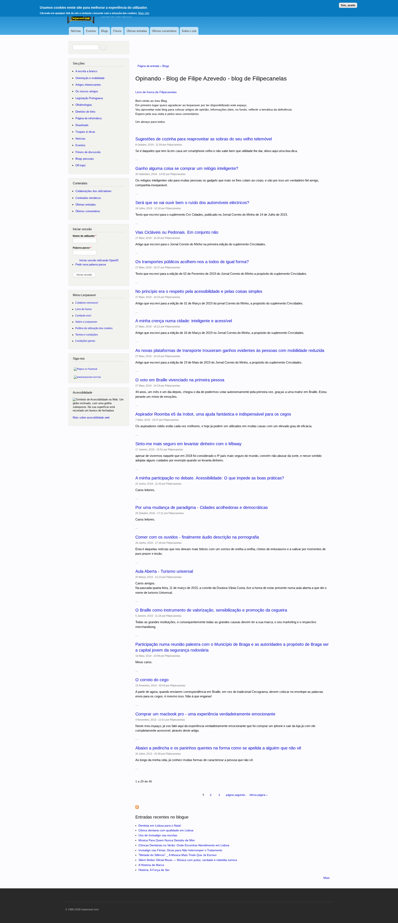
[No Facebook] (85, 368)
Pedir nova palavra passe (90, 264)
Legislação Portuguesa (89, 98)
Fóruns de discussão (88, 152)
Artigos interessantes (88, 84)
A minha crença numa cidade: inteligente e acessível (183, 321)
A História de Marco (151, 865)
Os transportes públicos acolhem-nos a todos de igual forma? (192, 261)
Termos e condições (86, 334)
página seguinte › (236, 795)
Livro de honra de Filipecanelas (156, 92)
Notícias (76, 31)
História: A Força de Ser (154, 870)
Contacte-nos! (83, 315)
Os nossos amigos (86, 91)
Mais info (143, 13)
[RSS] (87, 376)
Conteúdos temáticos (88, 197)
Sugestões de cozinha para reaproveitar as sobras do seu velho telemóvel (203, 139)
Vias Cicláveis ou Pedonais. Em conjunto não (176, 232)
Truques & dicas (85, 131)
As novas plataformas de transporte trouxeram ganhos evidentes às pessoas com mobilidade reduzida (229, 350)
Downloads (82, 125)
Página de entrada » (149, 66)
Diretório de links (85, 111)
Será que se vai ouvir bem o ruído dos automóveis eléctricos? (192, 202)
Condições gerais (85, 340)
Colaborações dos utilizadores (93, 191)
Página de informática (88, 118)
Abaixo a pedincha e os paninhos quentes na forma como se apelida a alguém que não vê (218, 748)
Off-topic (80, 165)
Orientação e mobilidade (89, 78)
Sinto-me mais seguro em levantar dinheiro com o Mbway (188, 443)
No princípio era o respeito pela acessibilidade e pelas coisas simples (198, 291)
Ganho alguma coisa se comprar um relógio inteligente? (186, 168)
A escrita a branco (86, 71)
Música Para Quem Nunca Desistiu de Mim (166, 840)
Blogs (104, 31)
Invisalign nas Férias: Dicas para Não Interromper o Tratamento (180, 850)
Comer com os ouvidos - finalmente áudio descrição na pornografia (197, 537)
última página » (258, 795)
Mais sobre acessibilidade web (91, 417)
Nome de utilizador (84, 236)
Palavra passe (82, 247)
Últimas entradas (137, 31)
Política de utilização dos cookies (94, 328)
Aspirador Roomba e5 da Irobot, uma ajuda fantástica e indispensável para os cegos (213, 414)
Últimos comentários (164, 31)
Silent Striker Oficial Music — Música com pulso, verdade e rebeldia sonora (187, 860)
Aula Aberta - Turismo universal (164, 571)
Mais (326, 877)
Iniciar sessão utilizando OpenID (98, 260)
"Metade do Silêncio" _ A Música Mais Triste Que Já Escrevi (177, 855)
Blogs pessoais (84, 158)
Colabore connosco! (86, 302)
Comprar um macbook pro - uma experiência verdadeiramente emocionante (205, 714)
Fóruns (117, 31)
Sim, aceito (348, 5)
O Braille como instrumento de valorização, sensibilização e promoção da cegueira (211, 610)
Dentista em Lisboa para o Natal (159, 825)
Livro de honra (83, 309)
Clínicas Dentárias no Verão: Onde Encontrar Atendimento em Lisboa (183, 845)
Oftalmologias (83, 104)
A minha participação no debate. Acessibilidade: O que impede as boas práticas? (209, 478)
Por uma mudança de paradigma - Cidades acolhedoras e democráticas (201, 507)
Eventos (91, 31)
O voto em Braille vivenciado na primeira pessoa (179, 380)
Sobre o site (189, 31)
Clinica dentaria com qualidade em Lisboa (165, 830)
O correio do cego (152, 679)
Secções (79, 63)
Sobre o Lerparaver (86, 321)
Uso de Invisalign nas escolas (157, 835)
